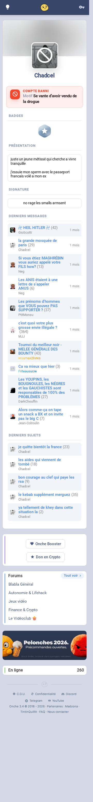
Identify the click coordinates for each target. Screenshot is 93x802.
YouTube (58, 700)
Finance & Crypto (23, 610)
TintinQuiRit (28, 712)
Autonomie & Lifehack (28, 593)
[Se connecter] (81, 7)
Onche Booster (48, 544)
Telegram (35, 700)
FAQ (42, 712)
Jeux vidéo (18, 601)
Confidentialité (45, 694)
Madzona (71, 706)
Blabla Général (21, 584)
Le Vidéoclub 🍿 (23, 618)
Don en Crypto (48, 557)
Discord (71, 694)
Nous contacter (58, 712)
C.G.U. (21, 694)
